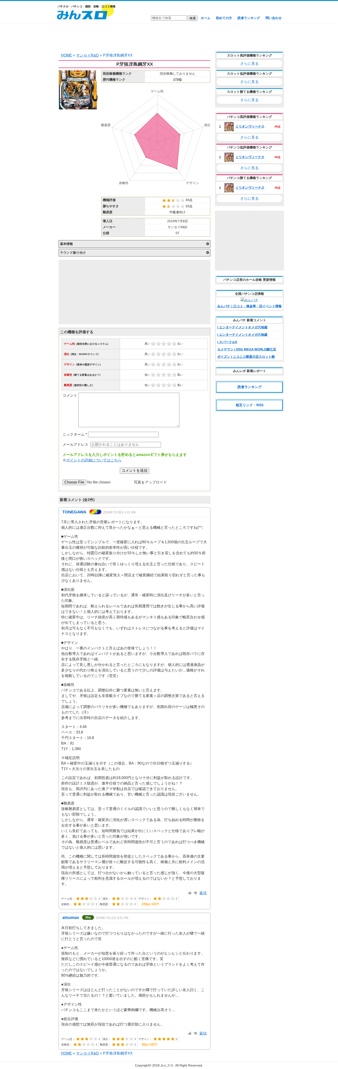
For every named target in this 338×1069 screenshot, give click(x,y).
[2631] (190, 1033)
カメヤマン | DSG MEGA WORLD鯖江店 (246, 349)
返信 (203, 893)
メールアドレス (75, 444)
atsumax (70, 917)
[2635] (190, 893)
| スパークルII (227, 342)
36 (88, 917)
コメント (70, 395)
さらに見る (249, 63)
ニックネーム (75, 434)
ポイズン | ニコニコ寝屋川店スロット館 (246, 356)
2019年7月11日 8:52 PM (112, 918)
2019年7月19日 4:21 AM (119, 512)
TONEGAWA (74, 512)
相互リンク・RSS (250, 405)
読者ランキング (249, 18)
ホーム (205, 18)
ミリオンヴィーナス (249, 126)
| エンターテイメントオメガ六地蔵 (242, 327)
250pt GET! (150, 904)
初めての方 (224, 18)
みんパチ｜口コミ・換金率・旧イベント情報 (249, 306)
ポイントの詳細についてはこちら (93, 460)
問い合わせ (274, 18)
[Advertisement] (169, 36)
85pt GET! (150, 1044)
